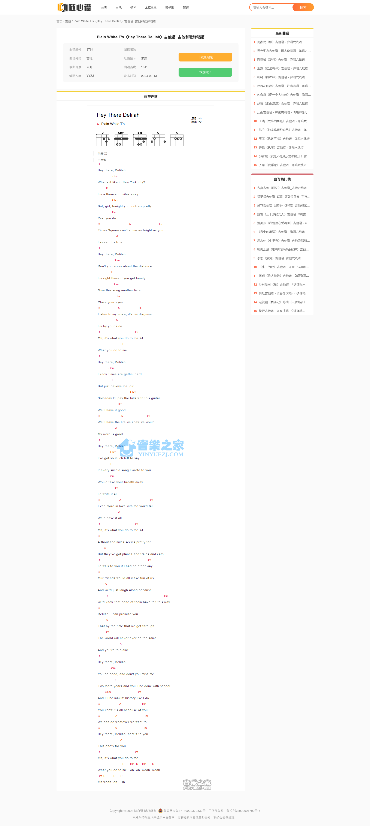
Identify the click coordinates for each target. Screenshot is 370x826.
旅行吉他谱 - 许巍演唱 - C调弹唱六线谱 (285, 310)
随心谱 (138, 810)
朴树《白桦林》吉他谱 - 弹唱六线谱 (281, 77)
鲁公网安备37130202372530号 (185, 810)
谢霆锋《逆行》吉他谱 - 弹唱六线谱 (281, 59)
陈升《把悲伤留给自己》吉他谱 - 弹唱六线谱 (289, 129)
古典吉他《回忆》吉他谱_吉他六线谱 (282, 188)
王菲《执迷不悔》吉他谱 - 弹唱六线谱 (284, 138)
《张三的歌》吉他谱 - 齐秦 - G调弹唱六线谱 (288, 267)
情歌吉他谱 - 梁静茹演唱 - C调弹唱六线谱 (287, 293)
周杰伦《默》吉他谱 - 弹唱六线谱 (279, 42)
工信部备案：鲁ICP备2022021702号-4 (234, 810)
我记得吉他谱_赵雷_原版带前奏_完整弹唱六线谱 (289, 196)
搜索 (303, 7)
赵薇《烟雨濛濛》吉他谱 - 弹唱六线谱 (282, 103)
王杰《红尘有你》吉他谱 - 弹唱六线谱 (282, 68)
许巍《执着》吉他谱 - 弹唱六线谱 (281, 147)
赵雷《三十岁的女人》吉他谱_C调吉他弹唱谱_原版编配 (294, 214)
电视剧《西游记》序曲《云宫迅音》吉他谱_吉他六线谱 (296, 302)
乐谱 (142, 817)
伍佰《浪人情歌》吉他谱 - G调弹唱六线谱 (287, 275)
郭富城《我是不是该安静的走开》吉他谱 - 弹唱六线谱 (295, 156)
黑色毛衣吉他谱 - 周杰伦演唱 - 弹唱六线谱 (285, 50)
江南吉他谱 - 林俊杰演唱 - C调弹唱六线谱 (285, 112)
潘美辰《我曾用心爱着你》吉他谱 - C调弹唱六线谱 (291, 223)
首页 (104, 7)
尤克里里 (151, 7)
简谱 (186, 7)
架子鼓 (169, 7)
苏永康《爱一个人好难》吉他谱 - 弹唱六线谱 (287, 94)
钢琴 (133, 7)
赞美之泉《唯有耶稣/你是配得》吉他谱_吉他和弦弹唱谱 (294, 249)
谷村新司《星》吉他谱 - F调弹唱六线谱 (285, 284)
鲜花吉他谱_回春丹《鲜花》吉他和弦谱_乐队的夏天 (292, 205)
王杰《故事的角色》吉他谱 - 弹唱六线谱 (286, 121)
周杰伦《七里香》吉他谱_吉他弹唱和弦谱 (285, 240)
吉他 (119, 7)
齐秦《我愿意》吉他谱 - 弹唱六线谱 (283, 165)
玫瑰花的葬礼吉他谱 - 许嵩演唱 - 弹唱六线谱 (287, 86)
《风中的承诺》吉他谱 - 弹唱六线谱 (281, 231)
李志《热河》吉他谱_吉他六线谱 (279, 258)
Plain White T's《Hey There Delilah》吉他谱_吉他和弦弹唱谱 (115, 21)
